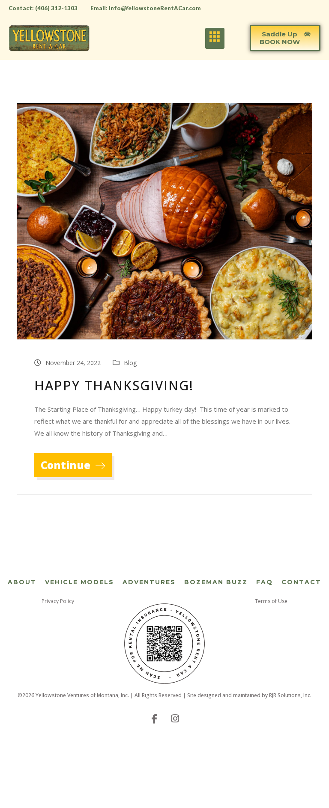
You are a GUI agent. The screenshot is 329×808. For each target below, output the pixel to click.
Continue (67, 465)
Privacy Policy (58, 601)
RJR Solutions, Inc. (290, 695)
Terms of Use (271, 601)
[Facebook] (154, 718)
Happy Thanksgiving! (114, 385)
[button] (285, 38)
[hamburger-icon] (214, 38)
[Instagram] (174, 718)
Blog (130, 363)
